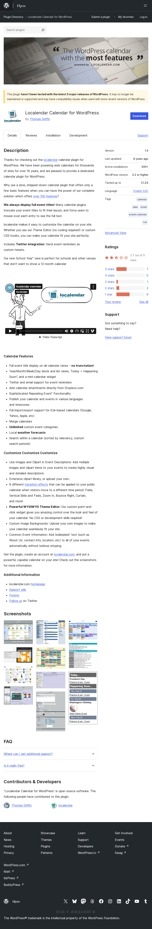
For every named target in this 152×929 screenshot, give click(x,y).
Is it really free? (14, 765)
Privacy (9, 853)
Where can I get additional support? (28, 754)
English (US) (140, 190)
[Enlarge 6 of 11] (60, 652)
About (8, 833)
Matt (9, 871)
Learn (81, 833)
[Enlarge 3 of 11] (28, 671)
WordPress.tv (89, 853)
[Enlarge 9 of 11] (93, 625)
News (7, 840)
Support (143, 135)
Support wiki (17, 590)
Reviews (31, 135)
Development (78, 135)
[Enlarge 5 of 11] (60, 625)
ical (145, 222)
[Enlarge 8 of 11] (60, 696)
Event (144, 207)
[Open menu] (146, 5)
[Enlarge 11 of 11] (93, 676)
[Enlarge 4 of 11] (28, 691)
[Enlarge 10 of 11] (93, 648)
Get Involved (124, 833)
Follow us (15, 601)
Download (139, 116)
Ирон (16, 901)
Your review (113, 302)
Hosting (9, 846)
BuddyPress (14, 885)
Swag (120, 853)
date (135, 207)
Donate (122, 846)
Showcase (48, 833)
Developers (85, 846)
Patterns (46, 853)
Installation (53, 135)
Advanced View (115, 233)
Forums (14, 595)
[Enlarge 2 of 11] (28, 652)
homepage (38, 584)
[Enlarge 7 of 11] (60, 677)
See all (143, 302)
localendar (51, 160)
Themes (46, 840)
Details (12, 135)
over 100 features (45, 196)
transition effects (36, 484)
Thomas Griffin (40, 119)
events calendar (138, 214)
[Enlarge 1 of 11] (28, 625)
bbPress (11, 878)
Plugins (45, 846)
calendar (142, 199)
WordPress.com (16, 865)
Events (119, 840)
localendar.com (64, 554)
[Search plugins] (43, 30)
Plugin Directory (13, 16)
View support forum (118, 337)
